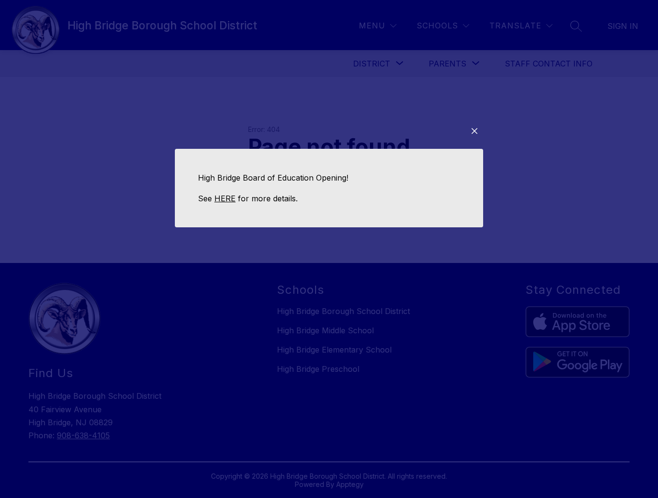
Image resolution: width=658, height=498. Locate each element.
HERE (225, 198)
